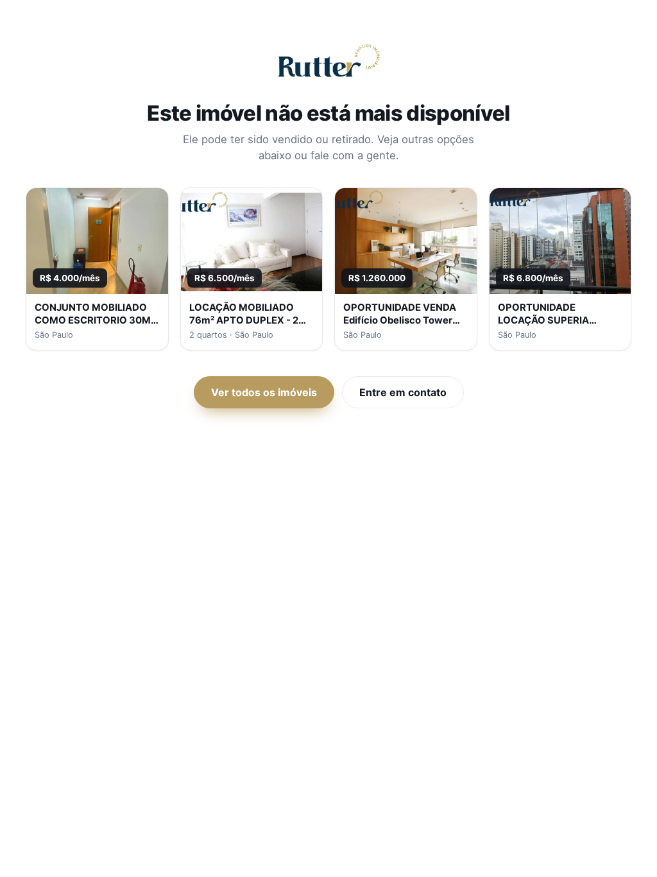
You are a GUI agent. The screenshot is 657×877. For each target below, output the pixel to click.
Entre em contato (403, 392)
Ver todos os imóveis (264, 392)
